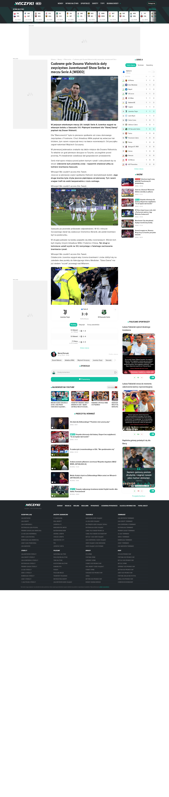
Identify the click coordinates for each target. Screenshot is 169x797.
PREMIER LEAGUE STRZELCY (29, 566)
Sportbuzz (85, 3)
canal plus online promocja (95, 531)
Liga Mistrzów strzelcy (28, 554)
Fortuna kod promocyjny (126, 557)
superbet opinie (91, 560)
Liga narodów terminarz (126, 546)
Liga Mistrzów (25, 518)
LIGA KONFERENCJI (26, 524)
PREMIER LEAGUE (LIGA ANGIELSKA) (31, 531)
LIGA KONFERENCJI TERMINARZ (127, 524)
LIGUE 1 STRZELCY (26, 579)
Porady (55, 570)
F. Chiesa (75, 341)
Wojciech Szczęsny (83, 360)
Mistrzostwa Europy (60, 579)
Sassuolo (108, 360)
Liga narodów (25, 546)
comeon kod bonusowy (125, 582)
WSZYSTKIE (152, 9)
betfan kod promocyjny (126, 570)
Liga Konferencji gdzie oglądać (96, 540)
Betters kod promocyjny (94, 579)
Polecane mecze (58, 573)
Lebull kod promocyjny (125, 579)
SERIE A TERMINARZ (123, 537)
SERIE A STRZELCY (26, 573)
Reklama (76, 506)
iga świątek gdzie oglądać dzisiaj (96, 524)
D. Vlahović (74, 330)
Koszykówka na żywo (60, 563)
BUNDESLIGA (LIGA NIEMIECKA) (30, 540)
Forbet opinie (90, 570)
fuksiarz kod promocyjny (94, 573)
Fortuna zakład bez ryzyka (127, 576)
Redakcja (68, 506)
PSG (54, 543)
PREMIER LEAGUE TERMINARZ (126, 531)
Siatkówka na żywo (59, 554)
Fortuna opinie (90, 557)
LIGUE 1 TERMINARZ (123, 543)
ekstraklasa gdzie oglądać (94, 527)
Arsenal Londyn (58, 534)
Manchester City (58, 540)
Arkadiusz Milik (69, 360)
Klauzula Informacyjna (128, 506)
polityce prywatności (104, 587)
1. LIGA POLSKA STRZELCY (28, 582)
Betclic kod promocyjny (126, 560)
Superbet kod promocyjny (126, 566)
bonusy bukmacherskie (93, 582)
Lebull (88, 576)
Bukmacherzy (113, 3)
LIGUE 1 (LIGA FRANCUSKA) (28, 543)
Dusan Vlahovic (57, 360)
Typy (102, 3)
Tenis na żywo (57, 560)
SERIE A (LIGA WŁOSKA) (27, 537)
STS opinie (89, 554)
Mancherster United (60, 527)
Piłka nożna (67, 59)
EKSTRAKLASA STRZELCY (28, 563)
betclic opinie (122, 563)
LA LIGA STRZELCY (26, 570)
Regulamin (84, 506)
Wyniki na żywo (72, 3)
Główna (53, 59)
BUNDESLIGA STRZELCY (27, 576)
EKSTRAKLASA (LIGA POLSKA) (29, 527)
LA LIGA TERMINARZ (123, 534)
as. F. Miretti (74, 332)
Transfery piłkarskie (60, 576)
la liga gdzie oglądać (92, 521)
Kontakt (60, 506)
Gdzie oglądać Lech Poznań (94, 546)
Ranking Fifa (57, 566)
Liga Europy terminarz (125, 521)
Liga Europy (25, 521)
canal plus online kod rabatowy (96, 534)
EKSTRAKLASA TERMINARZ (125, 527)
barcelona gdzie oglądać (94, 518)
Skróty (95, 3)
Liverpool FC (57, 524)
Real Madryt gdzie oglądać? (95, 566)
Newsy (60, 3)
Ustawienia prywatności (109, 506)
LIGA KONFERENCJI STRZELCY (29, 560)
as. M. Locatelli (73, 343)
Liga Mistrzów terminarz (126, 518)
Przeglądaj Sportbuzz (138, 496)
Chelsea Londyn (58, 537)
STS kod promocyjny (124, 554)
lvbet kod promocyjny (125, 573)
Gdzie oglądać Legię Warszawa (95, 543)
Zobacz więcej (138, 169)
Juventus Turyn (97, 360)
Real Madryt (57, 521)
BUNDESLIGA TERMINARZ (125, 540)
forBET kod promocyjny (94, 563)
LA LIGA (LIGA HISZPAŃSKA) (28, 534)
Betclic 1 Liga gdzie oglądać (95, 537)
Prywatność (95, 506)
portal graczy (143, 506)
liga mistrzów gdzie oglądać (62, 582)
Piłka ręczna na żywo (60, 557)
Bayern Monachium (59, 531)
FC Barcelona (57, 518)
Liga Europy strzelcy (28, 557)
